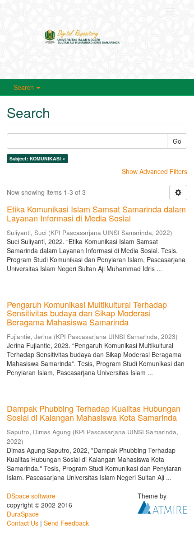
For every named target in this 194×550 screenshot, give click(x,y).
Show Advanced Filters (154, 171)
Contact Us (22, 522)
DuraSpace (23, 513)
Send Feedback (66, 522)
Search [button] (25, 87)
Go (177, 141)
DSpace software (31, 495)
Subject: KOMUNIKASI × (37, 158)
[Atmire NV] (162, 505)
